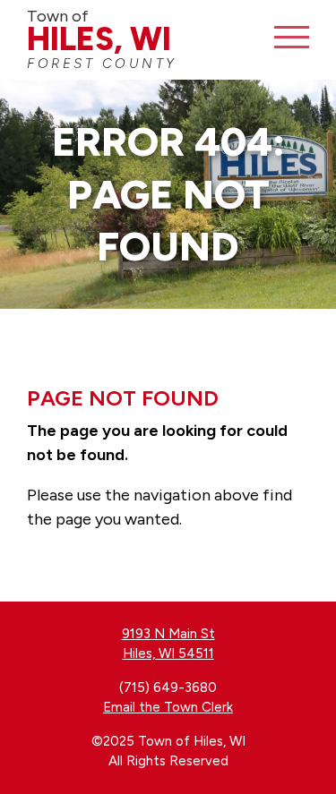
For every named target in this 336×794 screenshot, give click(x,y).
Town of (102, 39)
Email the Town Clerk (168, 707)
